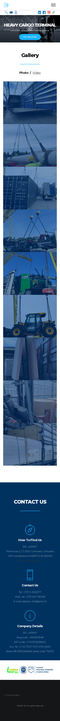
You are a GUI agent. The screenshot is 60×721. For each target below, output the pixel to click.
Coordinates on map (30, 560)
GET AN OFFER (30, 37)
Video (36, 73)
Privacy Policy (13, 695)
